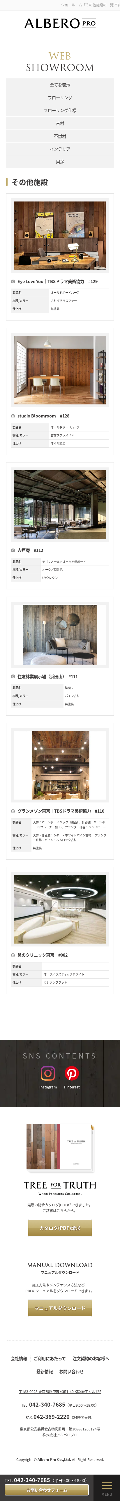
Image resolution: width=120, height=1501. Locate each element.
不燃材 (60, 136)
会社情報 (19, 1358)
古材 (60, 123)
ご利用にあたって (49, 1358)
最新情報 (44, 1371)
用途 (60, 162)
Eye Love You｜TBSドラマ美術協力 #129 (57, 281)
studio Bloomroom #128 (43, 416)
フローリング (60, 97)
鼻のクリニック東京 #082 (42, 955)
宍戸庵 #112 (30, 550)
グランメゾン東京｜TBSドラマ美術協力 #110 (60, 811)
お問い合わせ (71, 1371)
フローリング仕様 (60, 110)
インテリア (60, 149)
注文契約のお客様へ (91, 1358)
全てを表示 (60, 85)
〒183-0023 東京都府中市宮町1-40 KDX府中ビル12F (60, 1391)
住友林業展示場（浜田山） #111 (47, 676)
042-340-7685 (32, 1480)
